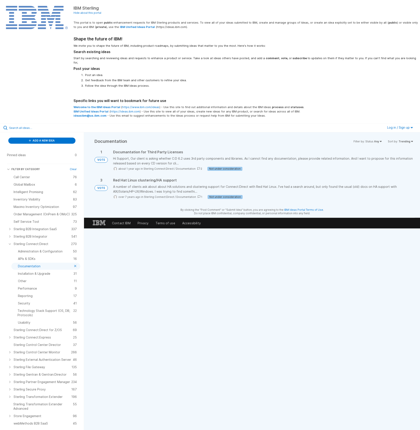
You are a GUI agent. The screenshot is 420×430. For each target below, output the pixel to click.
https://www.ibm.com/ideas (140, 107)
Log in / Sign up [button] (399, 127)
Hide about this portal (87, 12)
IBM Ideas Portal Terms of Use (303, 209)
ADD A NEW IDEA (43, 140)
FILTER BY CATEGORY (25, 169)
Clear (73, 169)
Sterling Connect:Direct (159, 168)
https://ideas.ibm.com (125, 111)
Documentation (186, 168)
